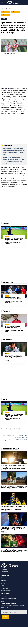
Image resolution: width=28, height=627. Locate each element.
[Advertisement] (14, 71)
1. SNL (3, 583)
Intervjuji (3, 580)
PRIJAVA (5, 617)
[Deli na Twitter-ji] (11, 429)
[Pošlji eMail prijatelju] (14, 429)
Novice (11, 8)
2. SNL (3, 585)
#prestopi (15, 12)
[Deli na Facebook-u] (9, 429)
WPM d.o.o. (8, 623)
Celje (4, 19)
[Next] (26, 237)
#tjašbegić (5, 15)
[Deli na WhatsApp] (6, 429)
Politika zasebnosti (6, 593)
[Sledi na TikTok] (3, 601)
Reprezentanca (5, 588)
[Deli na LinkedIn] (19, 429)
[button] (2, 2)
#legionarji (5, 12)
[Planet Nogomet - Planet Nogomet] (14, 2)
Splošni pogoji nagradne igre (8, 598)
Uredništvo (4, 569)
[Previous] (1, 237)
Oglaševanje (4, 571)
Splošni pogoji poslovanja (8, 596)
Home (3, 8)
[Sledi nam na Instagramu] (2, 601)
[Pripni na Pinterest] (17, 429)
